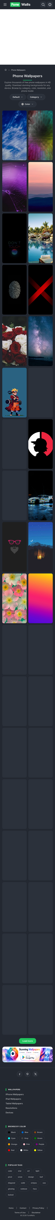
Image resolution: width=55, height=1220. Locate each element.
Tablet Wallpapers (14, 1103)
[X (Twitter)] (35, 1074)
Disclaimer (36, 1212)
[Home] (6, 70)
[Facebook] (19, 1074)
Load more (27, 1041)
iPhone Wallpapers (15, 1094)
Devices (9, 1112)
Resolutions (11, 1108)
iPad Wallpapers (13, 1099)
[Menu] (5, 4)
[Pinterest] (27, 1074)
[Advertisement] (27, 37)
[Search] (43, 4)
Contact (23, 1208)
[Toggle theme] (50, 4)
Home (11, 1208)
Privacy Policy (38, 1208)
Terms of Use (20, 1212)
